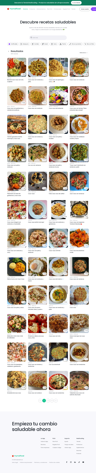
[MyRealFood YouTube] (83, 462)
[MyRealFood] (13, 9)
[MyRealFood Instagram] (71, 462)
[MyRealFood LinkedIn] (75, 462)
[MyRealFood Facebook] (67, 462)
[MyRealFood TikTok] (79, 462)
